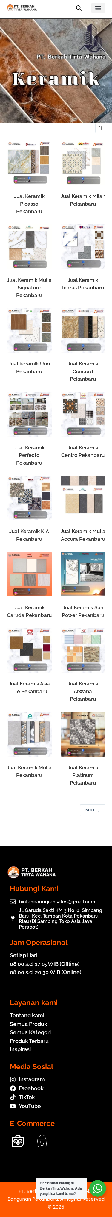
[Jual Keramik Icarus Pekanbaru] (83, 246)
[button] (98, 8)
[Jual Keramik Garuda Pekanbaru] (29, 574)
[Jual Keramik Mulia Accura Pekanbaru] (83, 498)
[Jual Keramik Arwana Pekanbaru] (83, 650)
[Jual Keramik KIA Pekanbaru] (29, 498)
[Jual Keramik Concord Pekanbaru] (83, 330)
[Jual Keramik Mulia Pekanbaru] (29, 734)
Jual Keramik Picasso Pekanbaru (29, 203)
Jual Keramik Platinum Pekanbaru (83, 775)
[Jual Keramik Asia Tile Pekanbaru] (29, 650)
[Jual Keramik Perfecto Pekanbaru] (29, 414)
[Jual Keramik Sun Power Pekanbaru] (83, 574)
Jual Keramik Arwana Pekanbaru (83, 691)
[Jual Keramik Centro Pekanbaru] (83, 414)
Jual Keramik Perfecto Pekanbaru (29, 455)
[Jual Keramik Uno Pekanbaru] (29, 330)
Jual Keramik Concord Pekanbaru (83, 371)
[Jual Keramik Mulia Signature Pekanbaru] (29, 246)
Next (90, 810)
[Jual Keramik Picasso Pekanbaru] (29, 162)
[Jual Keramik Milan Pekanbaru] (83, 162)
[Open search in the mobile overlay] (79, 8)
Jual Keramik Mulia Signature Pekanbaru (29, 287)
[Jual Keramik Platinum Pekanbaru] (83, 734)
